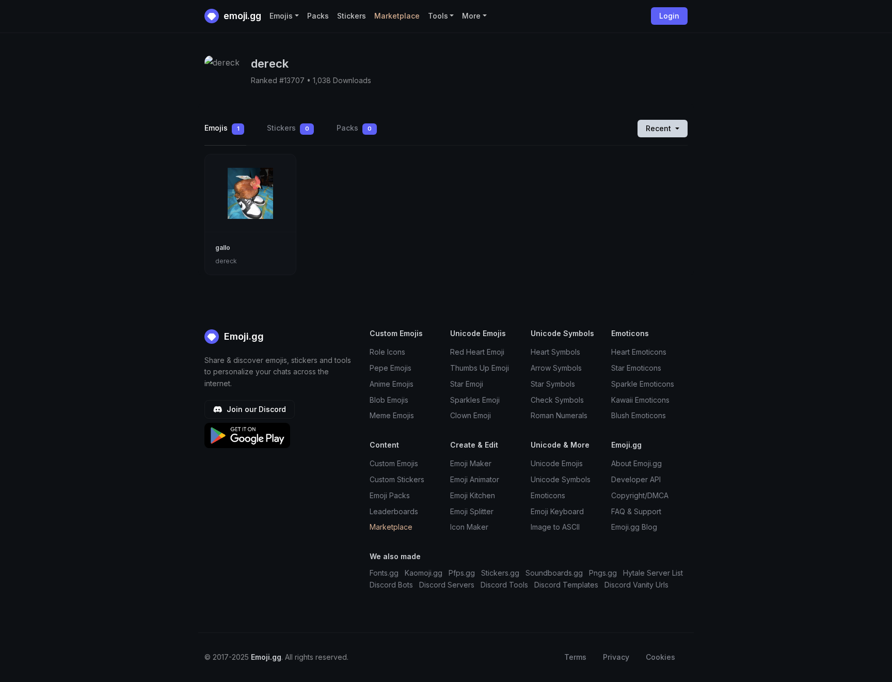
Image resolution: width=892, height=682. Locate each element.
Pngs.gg (603, 572)
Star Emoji (466, 383)
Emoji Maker (470, 463)
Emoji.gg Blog (634, 526)
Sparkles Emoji (475, 399)
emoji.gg (241, 15)
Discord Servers (446, 584)
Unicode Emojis (557, 463)
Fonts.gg (384, 572)
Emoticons (548, 495)
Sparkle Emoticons (642, 383)
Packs (318, 15)
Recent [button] (659, 128)
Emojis (222, 127)
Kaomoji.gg (423, 572)
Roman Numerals (559, 415)
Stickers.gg (500, 572)
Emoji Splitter (471, 511)
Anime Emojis (391, 383)
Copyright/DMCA (639, 495)
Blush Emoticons (638, 415)
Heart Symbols (555, 351)
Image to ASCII (555, 526)
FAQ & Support (636, 511)
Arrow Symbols (556, 367)
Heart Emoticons (638, 351)
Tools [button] (438, 15)
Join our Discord (255, 409)
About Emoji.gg (636, 463)
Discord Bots (391, 584)
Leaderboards (394, 511)
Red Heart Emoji (477, 351)
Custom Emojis (394, 463)
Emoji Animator (474, 479)
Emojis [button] (281, 15)
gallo (222, 247)
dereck (226, 261)
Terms (575, 657)
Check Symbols (557, 399)
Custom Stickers (397, 479)
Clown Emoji (470, 415)
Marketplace (397, 15)
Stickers (351, 15)
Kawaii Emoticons (640, 399)
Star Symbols (553, 383)
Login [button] (669, 15)
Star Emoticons (636, 367)
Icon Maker (469, 526)
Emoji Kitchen (472, 495)
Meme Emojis (392, 415)
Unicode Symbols (561, 479)
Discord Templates (566, 584)
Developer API (636, 479)
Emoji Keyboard (557, 511)
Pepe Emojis (390, 367)
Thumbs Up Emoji (479, 367)
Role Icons (387, 351)
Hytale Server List (653, 572)
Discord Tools (504, 584)
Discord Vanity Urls (636, 584)
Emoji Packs (390, 495)
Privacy (616, 657)
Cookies (660, 657)
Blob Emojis (389, 399)
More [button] (471, 15)
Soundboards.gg (554, 572)
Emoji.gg (242, 336)
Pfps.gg (462, 572)
